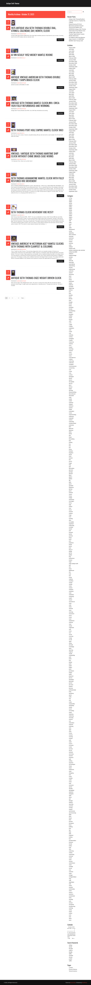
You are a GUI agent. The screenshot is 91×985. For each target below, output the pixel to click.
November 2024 (73, 84)
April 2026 (71, 54)
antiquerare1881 (73, 252)
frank (70, 456)
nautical (71, 622)
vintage (24, 108)
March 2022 (72, 139)
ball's (70, 278)
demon (70, 387)
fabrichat (71, 428)
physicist (71, 676)
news (70, 631)
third (70, 819)
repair (70, 712)
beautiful (71, 286)
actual (70, 231)
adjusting (71, 233)
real (70, 700)
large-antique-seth (73, 563)
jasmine (71, 535)
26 (71, 935)
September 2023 (73, 108)
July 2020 (71, 174)
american (71, 238)
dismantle (71, 395)
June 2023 (71, 113)
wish (70, 901)
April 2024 (71, 96)
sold (70, 783)
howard (71, 511)
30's (70, 226)
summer (71, 806)
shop (70, 771)
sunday (71, 807)
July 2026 (71, 49)
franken (71, 458)
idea (70, 520)
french (70, 461)
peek (70, 669)
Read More (60, 39)
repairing (71, 714)
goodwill (71, 485)
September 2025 (73, 66)
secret (70, 750)
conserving (71, 368)
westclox (71, 894)
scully (23, 57)
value (70, 864)
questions (71, 693)
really (70, 702)
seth (23, 133)
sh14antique (72, 764)
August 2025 (72, 68)
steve (70, 797)
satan (70, 741)
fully (70, 464)
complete (71, 364)
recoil (70, 709)
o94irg (70, 945)
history (70, 506)
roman (70, 733)
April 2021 (71, 158)
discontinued (72, 394)
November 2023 (73, 104)
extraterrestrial (72, 423)
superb (70, 809)
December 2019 (73, 186)
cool (70, 369)
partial (70, 662)
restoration (71, 722)
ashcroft (71, 260)
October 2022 (72, 127)
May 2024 (71, 94)
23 (68, 935)
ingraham (71, 523)
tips (70, 830)
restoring (71, 726)
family (70, 433)
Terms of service (73, 971)
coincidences (72, 357)
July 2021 (71, 153)
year (70, 916)
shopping (71, 773)
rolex (70, 731)
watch (70, 885)
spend (70, 786)
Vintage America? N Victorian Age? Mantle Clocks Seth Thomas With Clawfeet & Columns (37, 245)
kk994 (70, 555)
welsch (70, 892)
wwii (70, 915)
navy (70, 624)
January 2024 (72, 101)
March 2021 (72, 160)
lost (70, 575)
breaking (71, 307)
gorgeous (71, 487)
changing (71, 338)
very (70, 870)
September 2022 (73, 129)
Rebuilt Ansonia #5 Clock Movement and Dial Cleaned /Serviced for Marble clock (76, 26)
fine (70, 444)
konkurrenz (72, 558)
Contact (71, 967)
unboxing (71, 851)
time (70, 828)
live (70, 572)
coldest (71, 359)
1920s (70, 212)
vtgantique (71, 882)
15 (74, 932)
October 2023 (72, 106)
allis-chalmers (72, 234)
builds (70, 317)
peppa (70, 672)
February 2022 (72, 141)
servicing (71, 754)
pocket (70, 683)
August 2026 (72, 47)
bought (70, 302)
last (70, 565)
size (70, 774)
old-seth (71, 645)
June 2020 (71, 175)
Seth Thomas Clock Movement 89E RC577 (32, 212)
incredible (71, 522)
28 (73, 935)
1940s (70, 215)
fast (70, 435)
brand (70, 303)
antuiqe (71, 257)
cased (70, 331)
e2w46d (71, 955)
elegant (71, 404)
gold (70, 482)
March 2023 (72, 118)
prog (70, 691)
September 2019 (73, 191)
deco (70, 385)
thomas (71, 821)
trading (70, 837)
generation (71, 468)
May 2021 (71, 156)
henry (70, 503)
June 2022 (71, 134)
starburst (71, 792)
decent (70, 383)
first (70, 445)
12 (71, 932)
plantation (71, 679)
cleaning (71, 348)
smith (70, 780)
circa (70, 345)
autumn (71, 272)
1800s (70, 200)
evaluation (71, 411)
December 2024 (73, 82)
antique (24, 33)
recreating (71, 710)
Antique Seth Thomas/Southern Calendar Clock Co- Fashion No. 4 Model (77, 20)
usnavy (71, 861)
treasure (71, 842)
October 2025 (72, 65)
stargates (71, 793)
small (70, 776)
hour (70, 508)
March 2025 (72, 77)
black (70, 297)
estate (70, 409)
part (70, 660)
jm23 (70, 539)
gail (70, 466)
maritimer (71, 591)
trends (70, 844)
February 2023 (72, 120)
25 (70, 935)
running (71, 736)
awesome (71, 274)
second (71, 748)
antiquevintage (72, 255)
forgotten (71, 452)
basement (71, 281)
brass (70, 305)
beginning (71, 288)
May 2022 (71, 136)
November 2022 (73, 125)
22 (74, 934)
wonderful (71, 904)
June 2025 (71, 72)
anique (70, 241)
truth (70, 847)
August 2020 (72, 172)
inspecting (71, 525)
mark (70, 593)
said (70, 740)
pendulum (71, 671)
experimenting (72, 414)
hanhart (71, 492)
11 (70, 932)
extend (70, 419)
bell (70, 291)
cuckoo (71, 374)
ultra (70, 849)
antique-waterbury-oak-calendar (77, 250)
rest (70, 721)
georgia (71, 471)
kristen (70, 560)
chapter (71, 340)
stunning (71, 804)
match (70, 598)
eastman (71, 402)
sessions (71, 757)
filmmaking (71, 439)
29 (74, 935)
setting (70, 760)
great (70, 490)
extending (71, 421)
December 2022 (73, 123)
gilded (70, 478)
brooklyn (71, 314)
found (70, 454)
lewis (70, 568)
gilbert (70, 477)
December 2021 (73, 144)
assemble (71, 262)
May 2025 (71, 73)
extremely (71, 425)
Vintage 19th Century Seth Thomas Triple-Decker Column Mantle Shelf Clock (76, 34)
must (70, 619)
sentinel (71, 752)
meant (70, 599)
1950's (70, 217)
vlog (70, 878)
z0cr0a (70, 957)
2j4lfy (70, 953)
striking (71, 802)
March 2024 (72, 98)
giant (70, 475)
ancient (71, 239)
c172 (70, 323)
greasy (70, 489)
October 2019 (72, 189)
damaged (71, 376)
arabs (70, 259)
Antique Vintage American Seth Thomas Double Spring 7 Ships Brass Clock (35, 78)
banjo (70, 279)
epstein (71, 407)
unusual (71, 856)
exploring (71, 416)
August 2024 (72, 89)
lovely (70, 577)
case (70, 329)
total (70, 833)
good (70, 484)
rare (70, 698)
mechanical (72, 601)
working (71, 908)
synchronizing (72, 812)
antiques (71, 253)
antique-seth (72, 248)
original (71, 651)
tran (70, 838)
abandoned (72, 229)
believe (71, 290)
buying (70, 319)
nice (70, 632)
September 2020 (73, 170)
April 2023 (71, 117)
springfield (71, 790)
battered (71, 284)
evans (70, 413)
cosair (70, 371)
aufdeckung (72, 269)
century (71, 336)
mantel (70, 582)
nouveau (71, 636)
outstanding (72, 655)
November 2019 (73, 187)
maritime (71, 589)
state (70, 795)
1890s (70, 207)
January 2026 (72, 59)
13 (72, 932)
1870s (70, 203)
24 (69, 935)
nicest (70, 634)
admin (18, 33)
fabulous (71, 430)
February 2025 (72, 78)
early (70, 397)
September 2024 (73, 87)
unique (70, 852)
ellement (71, 406)
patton (70, 667)
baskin (70, 283)
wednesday (72, 889)
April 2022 (71, 137)
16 (68, 934)
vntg (70, 880)
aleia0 (70, 947)
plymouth (71, 681)
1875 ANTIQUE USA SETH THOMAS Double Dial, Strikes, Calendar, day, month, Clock (33, 29)
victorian (71, 871)
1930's (70, 213)
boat (70, 300)
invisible (71, 527)
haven (70, 494)
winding (71, 899)
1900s (70, 208)
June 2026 (71, 51)
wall (70, 883)
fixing (70, 449)
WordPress (84, 982)
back (70, 276)
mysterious (71, 620)
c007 (70, 321)
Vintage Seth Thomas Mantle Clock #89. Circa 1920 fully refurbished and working (35, 104)
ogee (70, 641)
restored (71, 724)
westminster (72, 896)
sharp (70, 766)
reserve (71, 719)
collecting (71, 361)
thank (70, 818)
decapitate (71, 381)
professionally (72, 690)
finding (70, 442)
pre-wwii (71, 684)
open (70, 648)
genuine (71, 470)
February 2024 (72, 99)
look (70, 574)
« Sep (68, 938)
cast (70, 333)
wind (70, 897)
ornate (70, 653)
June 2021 (71, 155)
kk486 (70, 551)
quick (70, 695)
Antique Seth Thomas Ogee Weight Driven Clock (36, 278)
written (70, 913)
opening (71, 650)
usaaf (70, 857)
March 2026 (72, 56)
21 (73, 934)
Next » (22, 298)
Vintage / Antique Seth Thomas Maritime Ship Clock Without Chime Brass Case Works (34, 154)
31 (69, 936)
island (70, 529)
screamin (71, 745)
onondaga (71, 646)
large (70, 561)
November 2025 (73, 63)
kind (70, 548)
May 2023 (71, 115)
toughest (71, 835)
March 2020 (72, 181)
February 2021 (72, 162)
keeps (70, 544)
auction (71, 267)
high (70, 504)
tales (70, 816)
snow (70, 781)
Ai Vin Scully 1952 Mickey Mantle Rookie (32, 55)
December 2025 (73, 61)
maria (70, 586)
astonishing (72, 265)
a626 (70, 227)
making (71, 579)
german (71, 473)
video (70, 873)
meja (70, 603)
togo (70, 832)
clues (70, 355)
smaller (71, 778)
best (70, 293)
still (70, 799)
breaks (70, 309)
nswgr (70, 638)
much (70, 615)
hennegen (71, 501)
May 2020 (71, 177)
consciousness (72, 366)
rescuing (71, 717)
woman (71, 902)
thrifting (71, 826)
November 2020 (73, 167)
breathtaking (72, 310)
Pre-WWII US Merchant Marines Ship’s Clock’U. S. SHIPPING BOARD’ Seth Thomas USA (77, 39)
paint (70, 658)
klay (70, 556)
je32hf (70, 959)
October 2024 (72, 85)
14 (73, 932)
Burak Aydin (73, 982)
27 (72, 935)
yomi (70, 920)
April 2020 (71, 179)
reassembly (72, 703)
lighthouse (71, 570)
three (70, 825)
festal (70, 437)
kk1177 (71, 549)
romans (71, 735)
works (70, 909)
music (70, 617)
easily (70, 399)
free (70, 459)
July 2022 (71, 132)
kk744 (70, 553)
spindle (71, 788)
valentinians (72, 863)
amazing (71, 236)
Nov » (73, 938)
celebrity (71, 335)
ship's (70, 767)
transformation (72, 840)
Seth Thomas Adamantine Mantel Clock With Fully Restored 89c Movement (37, 179)
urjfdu (70, 960)
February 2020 (72, 182)
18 (70, 934)
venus (70, 868)
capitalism (71, 328)
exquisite (71, 418)
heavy (70, 496)
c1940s (71, 326)
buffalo (70, 316)
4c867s (71, 950)
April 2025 (71, 75)
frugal (70, 463)
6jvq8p (70, 952)
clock (70, 352)
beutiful (71, 295)
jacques (71, 532)
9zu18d (71, 948)
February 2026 (72, 58)
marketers (71, 594)
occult (70, 639)
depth (70, 388)
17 (69, 934)
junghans (71, 542)
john (70, 541)
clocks (70, 354)
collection (71, 362)
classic (70, 347)
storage (71, 800)
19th (70, 220)
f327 (70, 426)
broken (70, 312)
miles (70, 606)
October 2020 (72, 168)
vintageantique (72, 876)
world (70, 911)
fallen (70, 432)
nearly (70, 625)
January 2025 (72, 80)
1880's (70, 205)
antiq (70, 245)
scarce (70, 743)
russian (71, 738)
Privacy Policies (73, 969)
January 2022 (72, 143)
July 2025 (71, 70)
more (70, 610)
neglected (71, 627)
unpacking (71, 854)
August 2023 (72, 110)
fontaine (71, 451)
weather (71, 887)
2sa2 (70, 224)
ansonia (71, 243)
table (70, 814)
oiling (70, 643)
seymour (71, 762)
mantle (70, 584)
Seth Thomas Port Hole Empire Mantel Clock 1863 (37, 130)
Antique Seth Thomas (12, 3)
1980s (70, 219)
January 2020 (72, 184)
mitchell (71, 608)
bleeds (70, 298)
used (70, 859)
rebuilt (70, 707)
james (70, 534)
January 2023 (72, 122)
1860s (70, 201)
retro (70, 728)
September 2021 (73, 149)
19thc (70, 222)
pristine (71, 686)
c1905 (70, 324)
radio (70, 696)
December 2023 (73, 103)
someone (71, 785)
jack (70, 530)
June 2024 (71, 92)
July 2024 (71, 91)
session (71, 755)
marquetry (71, 596)
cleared (71, 350)
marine (70, 587)
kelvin (70, 546)
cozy (70, 373)
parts (70, 664)
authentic (71, 271)
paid (70, 657)
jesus (70, 537)
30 (68, 936)
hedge (70, 497)
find (70, 440)
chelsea (71, 343)
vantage (71, 866)
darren (70, 380)
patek (70, 665)
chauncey (71, 342)
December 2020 (73, 165)
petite (70, 674)
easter (70, 400)
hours (70, 510)
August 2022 (72, 130)
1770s (70, 198)
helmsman (71, 499)
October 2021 (72, 148)
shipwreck (71, 769)
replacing (71, 716)
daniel (70, 378)
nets (70, 629)
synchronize (72, 811)
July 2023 (71, 111)
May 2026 (71, 52)
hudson (71, 513)
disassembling (72, 392)
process (71, 688)
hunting (71, 518)
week (70, 890)
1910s (70, 210)
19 (71, 934)
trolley (70, 845)
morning (71, 612)
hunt (70, 516)
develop (71, 390)
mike (70, 605)
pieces (70, 677)
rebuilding (71, 705)
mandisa (71, 580)
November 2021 (73, 146)
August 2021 (72, 151)
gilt (69, 480)
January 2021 (72, 163)
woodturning (72, 906)
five (70, 447)
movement (71, 613)
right (70, 729)
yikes (70, 918)
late (70, 567)
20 (72, 934)
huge (70, 515)
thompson (71, 823)
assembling (72, 264)
